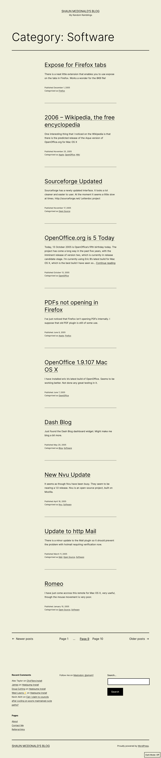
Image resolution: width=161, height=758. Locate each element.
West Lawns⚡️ (19, 693)
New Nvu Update (67, 474)
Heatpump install (30, 685)
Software (68, 448)
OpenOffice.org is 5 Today (79, 237)
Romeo (54, 583)
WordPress (143, 746)
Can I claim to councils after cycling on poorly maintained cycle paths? (32, 701)
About (15, 721)
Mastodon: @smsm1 (83, 675)
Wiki (78, 154)
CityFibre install (34, 681)
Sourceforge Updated (73, 181)
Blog (61, 448)
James (15, 685)
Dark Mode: (150, 755)
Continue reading (105, 263)
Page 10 (97, 639)
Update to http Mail (70, 531)
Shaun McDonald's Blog (80, 11)
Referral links (18, 729)
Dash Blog (58, 422)
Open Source (64, 211)
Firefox (62, 91)
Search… (111, 675)
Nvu (60, 504)
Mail (60, 557)
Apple (61, 154)
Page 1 (63, 639)
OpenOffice (70, 154)
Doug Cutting (18, 689)
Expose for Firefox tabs (75, 64)
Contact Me (18, 725)
